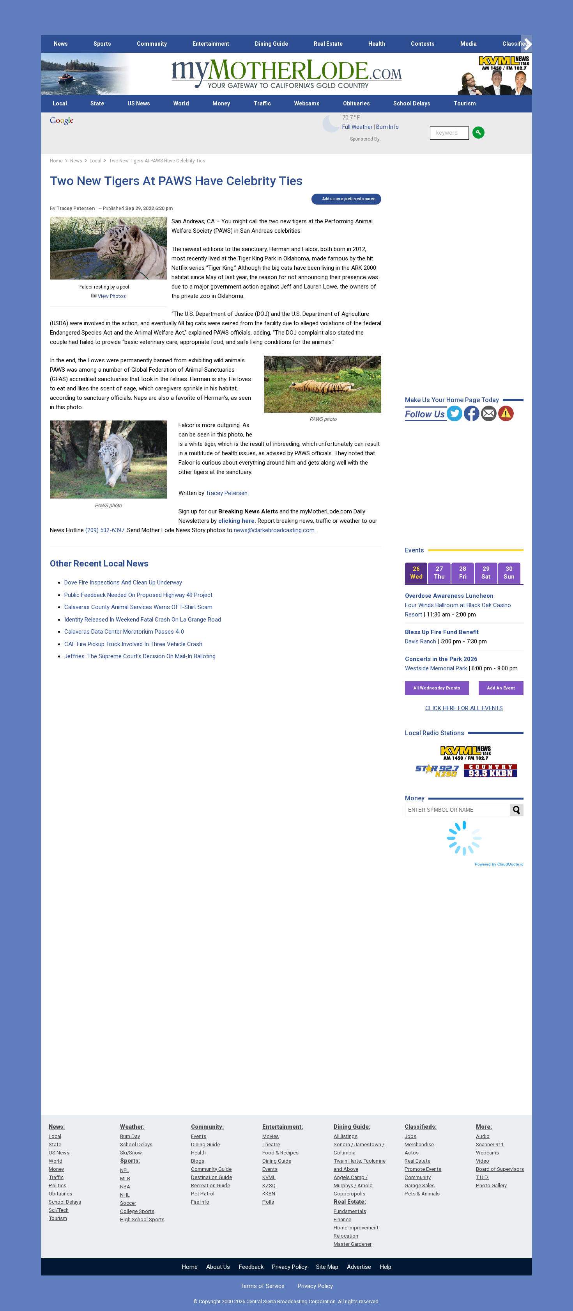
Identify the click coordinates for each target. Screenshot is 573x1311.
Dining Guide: (352, 1126)
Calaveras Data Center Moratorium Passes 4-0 (124, 631)
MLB (125, 1178)
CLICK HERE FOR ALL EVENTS (464, 708)
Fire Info (200, 1202)
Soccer (128, 1203)
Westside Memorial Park (436, 668)
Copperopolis (349, 1194)
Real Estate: (350, 1201)
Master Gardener (352, 1244)
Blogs (197, 1161)
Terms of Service (263, 1286)
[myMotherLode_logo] (286, 74)
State (97, 103)
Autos (412, 1153)
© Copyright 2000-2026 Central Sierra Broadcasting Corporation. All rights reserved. (286, 1301)
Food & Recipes (280, 1153)
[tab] (416, 573)
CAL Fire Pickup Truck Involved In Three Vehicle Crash (133, 644)
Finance (342, 1219)
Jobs (410, 1136)
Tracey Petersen (227, 493)
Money (221, 103)
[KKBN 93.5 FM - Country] (490, 768)
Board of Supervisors (500, 1169)
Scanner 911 (490, 1144)
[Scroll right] (526, 44)
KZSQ (269, 1185)
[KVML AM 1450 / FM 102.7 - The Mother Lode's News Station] (465, 750)
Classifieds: (421, 1126)
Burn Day (130, 1136)
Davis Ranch (420, 641)
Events (198, 1136)
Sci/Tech (59, 1210)
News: (57, 1126)
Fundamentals (350, 1211)
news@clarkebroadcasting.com (274, 530)
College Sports (137, 1211)
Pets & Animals (422, 1194)
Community (152, 44)
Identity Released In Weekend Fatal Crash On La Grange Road (142, 619)
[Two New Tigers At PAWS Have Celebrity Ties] (108, 277)
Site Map (327, 1266)
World (181, 103)
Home (190, 1266)
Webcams (307, 103)
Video (482, 1161)
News (61, 44)
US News (138, 103)
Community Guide (211, 1169)
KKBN (268, 1194)
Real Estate (328, 44)
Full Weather (357, 127)
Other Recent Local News (99, 563)
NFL (124, 1170)
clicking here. (237, 520)
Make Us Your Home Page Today (452, 400)
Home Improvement (356, 1228)
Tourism (465, 103)
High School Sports (142, 1219)
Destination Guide (211, 1177)
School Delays (411, 103)
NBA (125, 1187)
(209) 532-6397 (104, 530)
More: (484, 1126)
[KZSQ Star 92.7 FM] (434, 768)
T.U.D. (482, 1177)
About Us (218, 1266)
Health (376, 44)
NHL (125, 1195)
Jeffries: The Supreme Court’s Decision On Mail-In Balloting (140, 656)
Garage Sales (420, 1185)
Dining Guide (271, 44)
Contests (423, 44)
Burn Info (387, 127)
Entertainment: (282, 1126)
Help (385, 1266)
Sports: (130, 1160)
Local (60, 103)
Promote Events (423, 1169)
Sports (102, 44)
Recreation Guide (210, 1185)
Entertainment (211, 44)
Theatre (271, 1144)
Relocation (346, 1236)
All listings (345, 1136)
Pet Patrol (202, 1194)
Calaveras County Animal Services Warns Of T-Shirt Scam (138, 607)
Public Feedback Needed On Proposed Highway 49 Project (138, 594)
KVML (269, 1177)
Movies (270, 1136)
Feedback (251, 1266)
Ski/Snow (131, 1153)
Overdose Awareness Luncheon (449, 595)
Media (468, 44)
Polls (268, 1202)
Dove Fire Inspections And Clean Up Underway (123, 582)
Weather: (132, 1126)
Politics (57, 1185)
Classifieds (517, 44)
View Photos (111, 296)
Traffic (262, 103)
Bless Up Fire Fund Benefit (442, 632)
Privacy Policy (289, 1266)
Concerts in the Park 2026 (441, 659)
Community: (207, 1126)
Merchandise (419, 1144)
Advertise (359, 1266)
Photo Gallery (491, 1185)
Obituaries (356, 103)
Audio (483, 1136)
